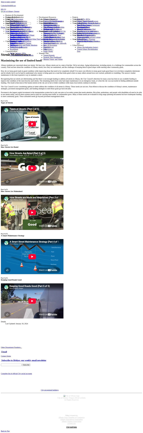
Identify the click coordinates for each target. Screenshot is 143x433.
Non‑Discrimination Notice (71, 410)
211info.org (71, 423)
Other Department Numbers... (11, 347)
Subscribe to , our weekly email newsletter (23, 360)
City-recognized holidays (50, 390)
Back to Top (5, 431)
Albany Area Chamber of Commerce (72, 417)
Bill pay (13, 6)
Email (4, 352)
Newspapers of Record (71, 408)
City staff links (71, 427)
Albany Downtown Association (71, 419)
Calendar (4, 6)
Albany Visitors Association (71, 421)
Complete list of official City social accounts (16, 374)
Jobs (8, 6)
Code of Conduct (71, 406)
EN (2, 9)
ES (5, 9)
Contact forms (6, 356)
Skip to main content (8, 2)
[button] (73, 15)
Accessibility (71, 404)
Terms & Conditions (71, 412)
